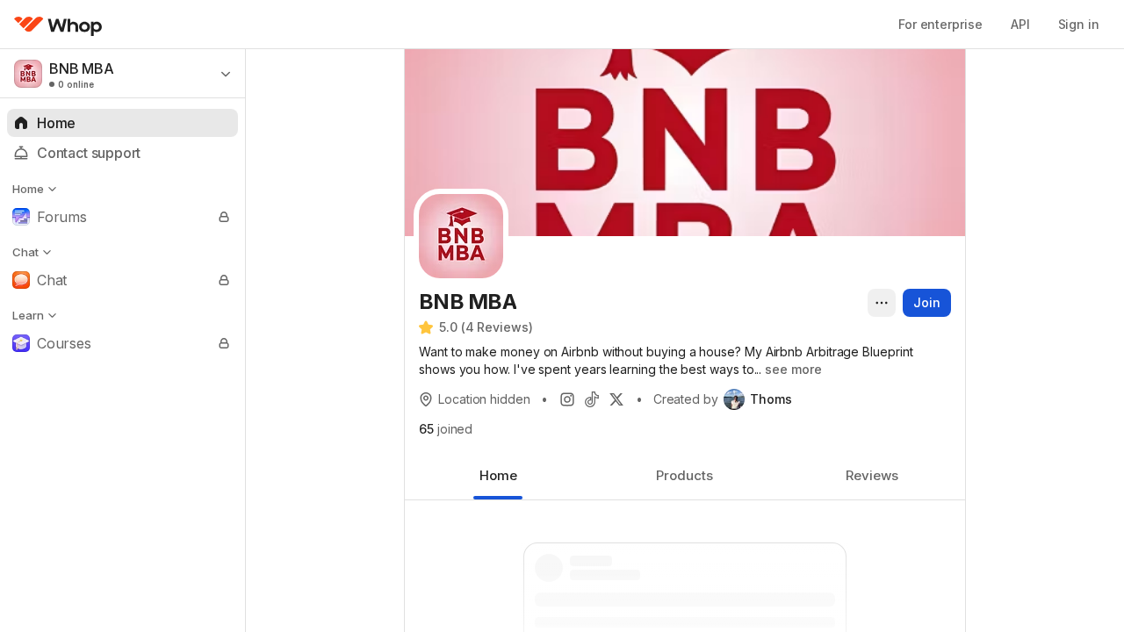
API (1020, 24)
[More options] (882, 303)
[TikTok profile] (592, 399)
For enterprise (940, 24)
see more (793, 369)
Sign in (1078, 24)
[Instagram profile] (567, 399)
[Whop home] (58, 24)
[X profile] (616, 399)
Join (926, 302)
